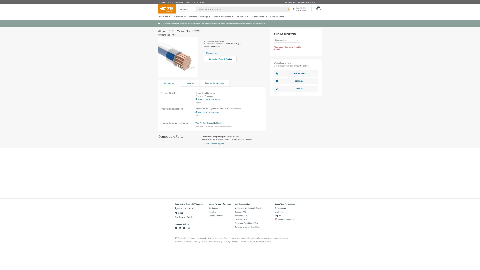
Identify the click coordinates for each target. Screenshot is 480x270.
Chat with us (299, 73)
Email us (299, 81)
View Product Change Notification (209, 123)
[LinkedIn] (181, 228)
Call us (299, 89)
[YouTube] (185, 228)
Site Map (235, 242)
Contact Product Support (214, 143)
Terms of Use (179, 242)
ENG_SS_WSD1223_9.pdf (208, 112)
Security (227, 242)
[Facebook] (177, 228)
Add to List (213, 53)
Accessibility (218, 242)
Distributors (213, 208)
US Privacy (196, 242)
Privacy (188, 242)
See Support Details (184, 217)
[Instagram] (190, 228)
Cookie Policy (207, 242)
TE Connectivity (167, 9)
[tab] (169, 83)
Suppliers (212, 212)
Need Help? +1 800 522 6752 (185, 2)
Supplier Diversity (215, 215)
